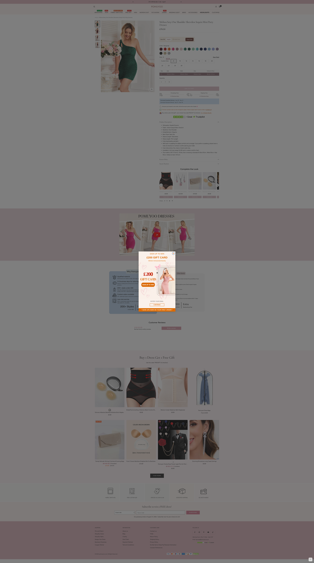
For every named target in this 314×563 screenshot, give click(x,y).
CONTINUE (157, 304)
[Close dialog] (173, 253)
